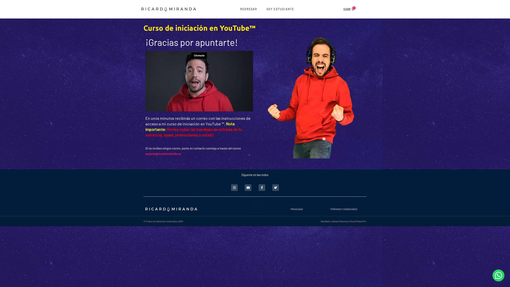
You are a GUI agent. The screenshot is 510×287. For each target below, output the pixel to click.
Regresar (248, 9)
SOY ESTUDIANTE (280, 9)
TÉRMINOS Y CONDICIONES (343, 209)
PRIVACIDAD (297, 209)
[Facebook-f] (262, 187)
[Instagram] (234, 187)
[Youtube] (248, 187)
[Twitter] (275, 187)
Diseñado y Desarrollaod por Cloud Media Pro (343, 221)
